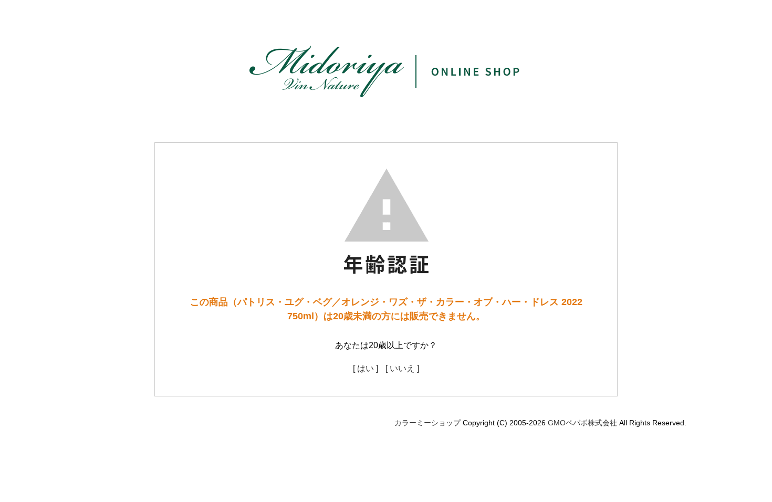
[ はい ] (365, 368)
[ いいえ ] (402, 368)
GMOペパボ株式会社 (582, 423)
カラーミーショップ (427, 423)
